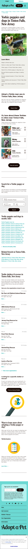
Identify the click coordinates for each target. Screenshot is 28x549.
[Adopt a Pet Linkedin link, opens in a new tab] (21, 503)
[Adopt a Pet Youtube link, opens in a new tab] (15, 503)
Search (14, 209)
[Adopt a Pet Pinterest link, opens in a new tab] (12, 503)
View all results (14, 165)
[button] (25, 127)
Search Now (14, 108)
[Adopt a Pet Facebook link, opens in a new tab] (6, 503)
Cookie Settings (14, 546)
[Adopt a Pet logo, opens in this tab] (14, 529)
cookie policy (8, 542)
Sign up (19, 5)
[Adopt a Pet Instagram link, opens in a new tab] (18, 503)
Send (20, 490)
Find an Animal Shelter (14, 390)
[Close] (26, 537)
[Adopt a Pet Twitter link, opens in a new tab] (9, 503)
